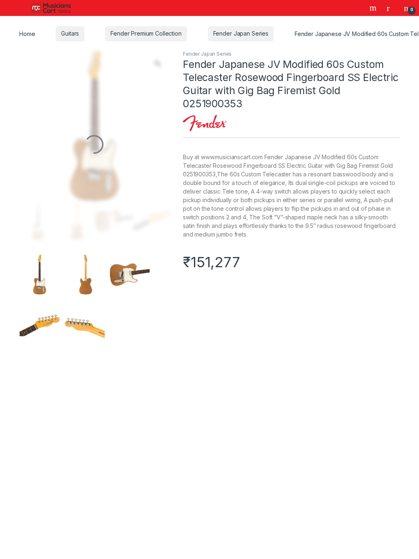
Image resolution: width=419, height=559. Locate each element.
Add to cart (289, 289)
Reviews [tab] (270, 397)
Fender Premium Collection (144, 33)
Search (373, 7)
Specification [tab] (214, 397)
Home (27, 33)
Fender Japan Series (238, 33)
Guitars (69, 33)
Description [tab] (154, 397)
